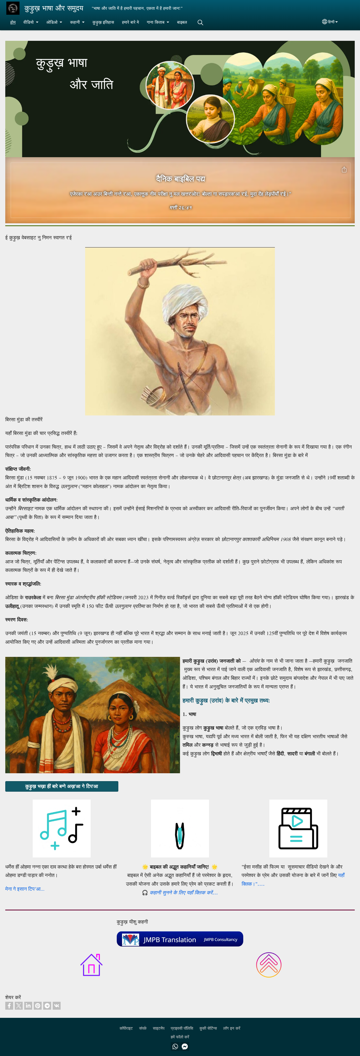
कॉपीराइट (126, 1028)
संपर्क (143, 1028)
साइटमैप (158, 1028)
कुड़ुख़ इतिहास (103, 22)
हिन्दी (331, 21)
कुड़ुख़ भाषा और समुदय (54, 8)
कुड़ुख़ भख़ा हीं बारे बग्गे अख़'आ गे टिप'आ (61, 786)
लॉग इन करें (231, 1028)
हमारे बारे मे (130, 22)
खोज (200, 22)
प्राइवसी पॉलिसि (182, 1028)
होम (13, 22)
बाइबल (182, 22)
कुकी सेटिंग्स (208, 1028)
